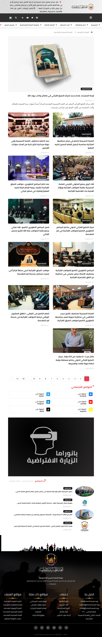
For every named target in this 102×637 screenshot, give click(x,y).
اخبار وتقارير (68, 488)
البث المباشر (63, 604)
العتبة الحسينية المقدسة (63, 32)
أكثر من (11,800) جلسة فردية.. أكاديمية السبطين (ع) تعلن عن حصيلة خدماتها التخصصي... (42, 514)
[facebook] (37, 17)
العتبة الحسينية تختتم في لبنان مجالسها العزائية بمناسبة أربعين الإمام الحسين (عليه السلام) (74, 144)
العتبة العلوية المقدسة (13, 601)
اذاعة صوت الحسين (64, 615)
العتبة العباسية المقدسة (12, 615)
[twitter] (32, 17)
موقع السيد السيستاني (38, 601)
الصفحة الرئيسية (83, 32)
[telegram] (48, 628)
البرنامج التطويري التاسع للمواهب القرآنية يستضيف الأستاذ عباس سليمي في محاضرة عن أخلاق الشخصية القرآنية (74, 273)
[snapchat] (42, 628)
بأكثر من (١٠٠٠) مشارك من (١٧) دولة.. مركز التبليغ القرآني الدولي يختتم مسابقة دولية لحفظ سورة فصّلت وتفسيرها (75, 360)
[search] (15, 17)
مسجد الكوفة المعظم (13, 618)
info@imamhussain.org (89, 601)
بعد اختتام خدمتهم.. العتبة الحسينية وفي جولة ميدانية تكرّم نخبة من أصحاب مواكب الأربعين (30, 144)
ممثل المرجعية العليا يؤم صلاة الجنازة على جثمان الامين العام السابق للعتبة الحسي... (43, 491)
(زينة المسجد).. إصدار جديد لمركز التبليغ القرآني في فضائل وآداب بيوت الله (61, 95)
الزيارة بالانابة (63, 601)
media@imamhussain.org (89, 608)
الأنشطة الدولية (86, 89)
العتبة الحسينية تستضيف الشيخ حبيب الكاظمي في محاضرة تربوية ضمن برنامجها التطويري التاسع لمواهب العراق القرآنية (74, 317)
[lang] (10, 17)
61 (18, 378)
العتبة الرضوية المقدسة (13, 608)
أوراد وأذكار (64, 611)
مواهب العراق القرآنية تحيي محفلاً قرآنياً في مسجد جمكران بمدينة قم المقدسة (29, 272)
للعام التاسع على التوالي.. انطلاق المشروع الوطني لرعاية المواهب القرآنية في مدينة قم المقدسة (30, 317)
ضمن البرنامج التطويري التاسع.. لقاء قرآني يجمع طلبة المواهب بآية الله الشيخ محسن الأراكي (30, 230)
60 (24, 378)
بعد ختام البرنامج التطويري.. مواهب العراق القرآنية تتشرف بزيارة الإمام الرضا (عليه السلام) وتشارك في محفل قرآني (29, 187)
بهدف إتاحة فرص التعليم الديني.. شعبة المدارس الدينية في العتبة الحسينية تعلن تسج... (42, 526)
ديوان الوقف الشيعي (38, 604)
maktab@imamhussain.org (89, 604)
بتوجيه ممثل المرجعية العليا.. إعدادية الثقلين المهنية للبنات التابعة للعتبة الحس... (44, 503)
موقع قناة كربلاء (38, 615)
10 (34, 378)
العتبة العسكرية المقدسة (12, 611)
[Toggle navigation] (91, 17)
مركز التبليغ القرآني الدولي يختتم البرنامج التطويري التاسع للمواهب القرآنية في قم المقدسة (75, 230)
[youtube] (27, 17)
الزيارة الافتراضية (64, 608)
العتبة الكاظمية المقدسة (12, 604)
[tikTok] (36, 628)
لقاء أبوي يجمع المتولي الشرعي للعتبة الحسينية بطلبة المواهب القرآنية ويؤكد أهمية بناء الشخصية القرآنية (76, 187)
